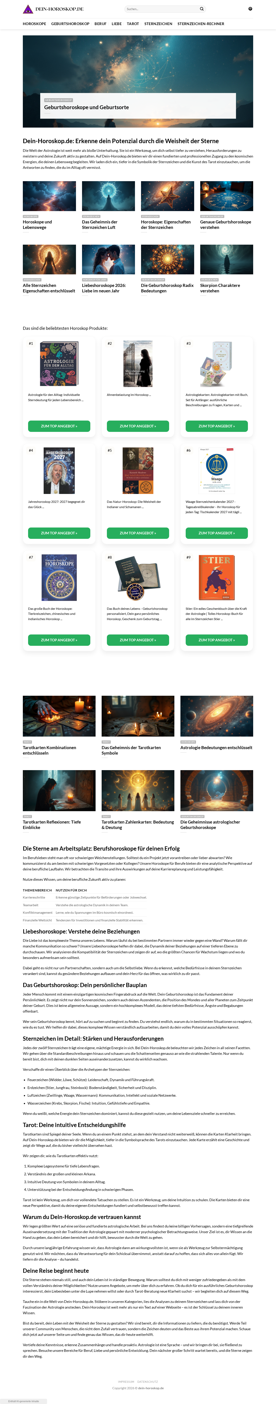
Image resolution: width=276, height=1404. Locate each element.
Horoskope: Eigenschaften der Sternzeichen (166, 224)
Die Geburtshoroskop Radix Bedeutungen (167, 288)
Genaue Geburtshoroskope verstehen (225, 224)
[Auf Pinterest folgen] (250, 9)
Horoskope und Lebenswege (37, 224)
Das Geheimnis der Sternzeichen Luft (100, 224)
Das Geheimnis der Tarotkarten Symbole (131, 750)
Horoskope (34, 24)
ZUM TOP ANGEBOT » (59, 426)
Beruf (100, 24)
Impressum (126, 1381)
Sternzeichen (158, 24)
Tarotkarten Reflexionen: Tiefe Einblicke (52, 824)
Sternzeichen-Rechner (201, 24)
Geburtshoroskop (70, 24)
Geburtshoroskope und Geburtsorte (86, 107)
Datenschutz (147, 1381)
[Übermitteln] (202, 9)
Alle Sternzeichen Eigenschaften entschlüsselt (49, 288)
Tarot (133, 24)
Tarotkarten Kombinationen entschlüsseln (49, 750)
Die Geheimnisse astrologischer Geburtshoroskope (210, 824)
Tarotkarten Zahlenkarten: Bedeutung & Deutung (138, 824)
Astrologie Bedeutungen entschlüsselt (216, 747)
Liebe (117, 24)
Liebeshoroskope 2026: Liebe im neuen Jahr (104, 288)
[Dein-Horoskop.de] (53, 9)
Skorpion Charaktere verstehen (220, 288)
